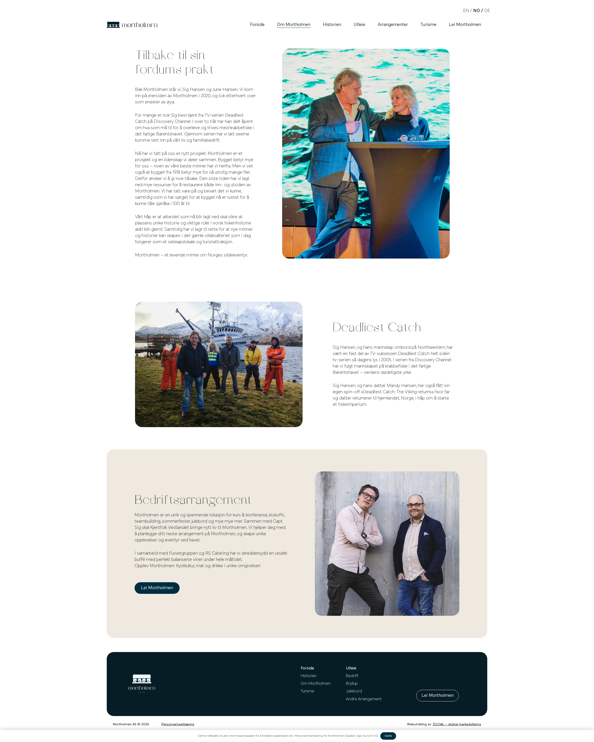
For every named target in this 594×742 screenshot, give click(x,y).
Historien (308, 676)
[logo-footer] (141, 684)
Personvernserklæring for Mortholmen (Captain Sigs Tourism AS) (336, 735)
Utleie (351, 668)
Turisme (307, 691)
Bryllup (352, 684)
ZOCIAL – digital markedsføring (457, 724)
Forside (307, 668)
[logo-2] (132, 25)
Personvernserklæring (177, 724)
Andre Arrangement (363, 699)
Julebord (354, 691)
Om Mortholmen (315, 684)
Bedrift (352, 676)
